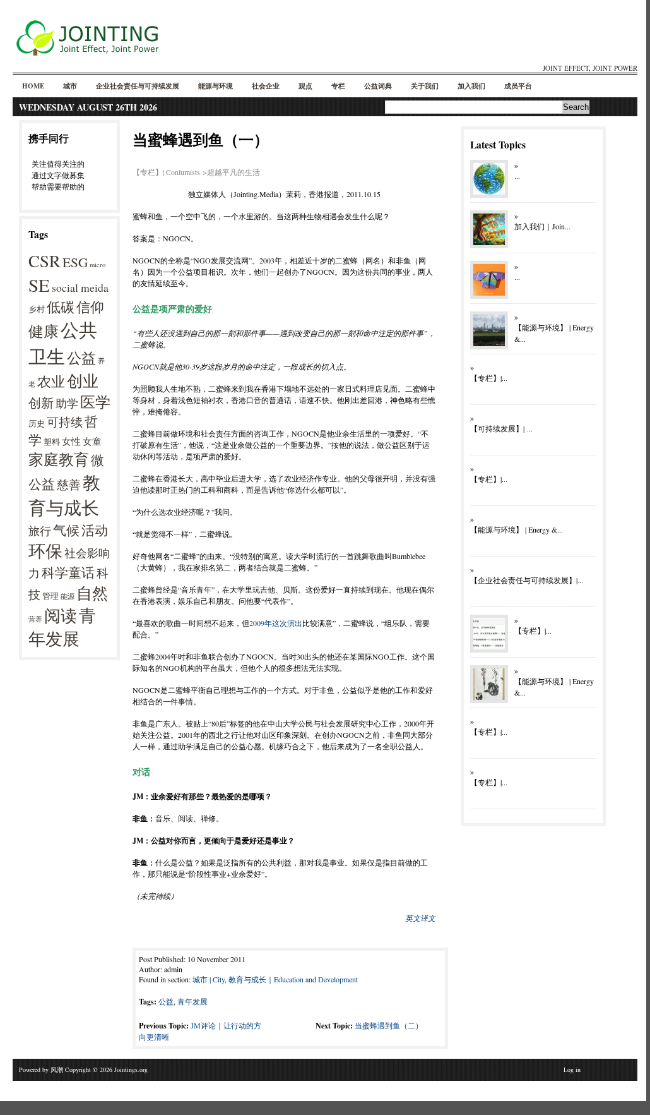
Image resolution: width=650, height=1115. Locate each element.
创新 (41, 402)
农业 (51, 381)
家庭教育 (58, 459)
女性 (71, 441)
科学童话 (68, 572)
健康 (43, 331)
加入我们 (471, 86)
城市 (70, 86)
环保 (45, 550)
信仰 (90, 306)
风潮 (56, 1069)
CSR (44, 261)
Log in (572, 1069)
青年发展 (62, 627)
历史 (36, 423)
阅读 (60, 615)
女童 (92, 441)
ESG (75, 262)
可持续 (65, 422)
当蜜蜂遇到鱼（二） (389, 1025)
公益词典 (378, 86)
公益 (81, 357)
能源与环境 (215, 86)
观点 (305, 86)
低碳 (60, 306)
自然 (92, 592)
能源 (67, 596)
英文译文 (420, 918)
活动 (94, 530)
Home (33, 86)
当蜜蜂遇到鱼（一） (201, 139)
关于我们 (425, 86)
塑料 (52, 441)
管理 (50, 595)
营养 (35, 619)
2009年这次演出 (275, 623)
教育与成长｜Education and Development (293, 979)
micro (97, 264)
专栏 (338, 86)
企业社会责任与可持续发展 (137, 86)
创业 (82, 380)
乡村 (36, 309)
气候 (66, 530)
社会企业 (266, 86)
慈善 (69, 484)
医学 (95, 402)
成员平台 (518, 86)
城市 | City (208, 979)
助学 (67, 403)
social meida (80, 287)
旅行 (39, 530)
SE (39, 284)
